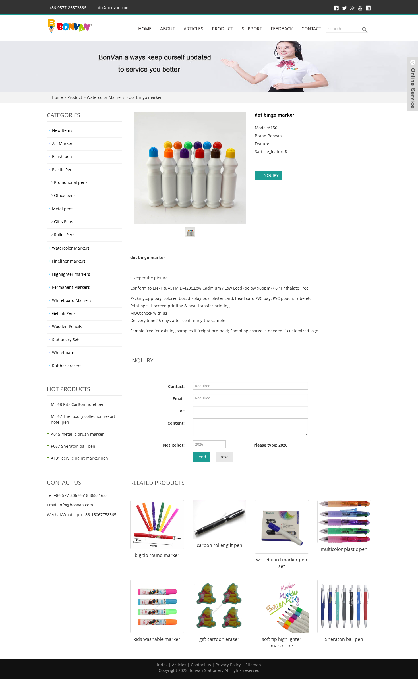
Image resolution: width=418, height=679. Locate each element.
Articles (179, 664)
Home (57, 97)
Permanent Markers (71, 287)
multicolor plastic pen (344, 549)
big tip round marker (157, 555)
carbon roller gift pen (219, 545)
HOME (145, 29)
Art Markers (63, 143)
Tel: (181, 411)
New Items (62, 130)
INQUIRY (270, 175)
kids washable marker (157, 639)
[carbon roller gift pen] (219, 519)
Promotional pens (71, 182)
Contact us (201, 664)
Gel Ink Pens (63, 313)
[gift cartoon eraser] (219, 606)
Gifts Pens (63, 221)
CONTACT (311, 29)
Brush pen (62, 156)
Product (74, 97)
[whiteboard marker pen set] (282, 527)
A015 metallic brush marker (77, 434)
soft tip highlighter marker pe (281, 642)
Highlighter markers (71, 274)
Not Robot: (174, 445)
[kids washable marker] (157, 606)
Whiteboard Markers (71, 300)
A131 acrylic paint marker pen (79, 458)
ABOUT (167, 29)
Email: (179, 398)
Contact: (176, 386)
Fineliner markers (69, 261)
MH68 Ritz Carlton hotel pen (78, 404)
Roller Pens (64, 234)
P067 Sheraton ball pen (73, 446)
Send (201, 457)
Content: (176, 423)
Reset (225, 457)
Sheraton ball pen (344, 639)
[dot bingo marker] (190, 168)
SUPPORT (252, 29)
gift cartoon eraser (219, 639)
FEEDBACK (282, 29)
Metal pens (62, 208)
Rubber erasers (67, 365)
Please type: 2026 (270, 445)
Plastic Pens (63, 169)
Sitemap (253, 664)
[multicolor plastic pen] (344, 521)
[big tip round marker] (157, 524)
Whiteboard (63, 352)
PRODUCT (222, 29)
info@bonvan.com (112, 7)
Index (162, 664)
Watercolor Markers (105, 97)
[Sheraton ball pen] (344, 606)
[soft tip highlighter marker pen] (282, 606)
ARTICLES (193, 29)
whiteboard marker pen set (281, 563)
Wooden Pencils (67, 326)
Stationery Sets (66, 339)
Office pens (65, 195)
